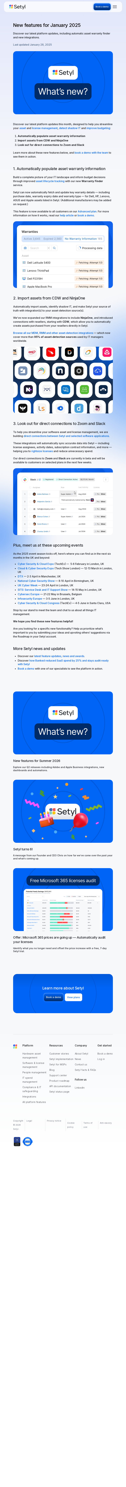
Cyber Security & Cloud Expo (36, 564)
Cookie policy (70, 1125)
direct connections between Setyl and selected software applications (66, 436)
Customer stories (59, 1053)
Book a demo (26, 668)
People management (34, 1072)
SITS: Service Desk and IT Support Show (43, 589)
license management (45, 128)
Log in (101, 1059)
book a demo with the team (91, 152)
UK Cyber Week (28, 585)
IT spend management (29, 1079)
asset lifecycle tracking (50, 181)
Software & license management (33, 1065)
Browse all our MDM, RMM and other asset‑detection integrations (53, 333)
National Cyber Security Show (36, 580)
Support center (58, 1075)
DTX (20, 576)
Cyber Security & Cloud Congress (38, 603)
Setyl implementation (61, 1059)
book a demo (86, 215)
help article (67, 215)
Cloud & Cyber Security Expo (36, 568)
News (78, 1059)
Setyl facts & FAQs (85, 1069)
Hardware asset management (31, 1055)
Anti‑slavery (106, 1123)
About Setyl (81, 1053)
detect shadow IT (70, 128)
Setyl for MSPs (58, 1064)
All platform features (34, 1102)
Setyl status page (59, 1091)
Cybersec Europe (29, 594)
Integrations (29, 1096)
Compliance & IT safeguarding (31, 1089)
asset (22, 128)
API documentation (60, 1086)
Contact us (81, 1064)
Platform (27, 1045)
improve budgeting (98, 128)
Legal (29, 1121)
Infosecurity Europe (30, 598)
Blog (52, 1069)
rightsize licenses (42, 451)
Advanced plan (87, 211)
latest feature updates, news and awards (59, 656)
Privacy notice (54, 1121)
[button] (115, 6)
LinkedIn (79, 1087)
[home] (51, 6)
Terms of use (88, 1125)
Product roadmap (59, 1080)
